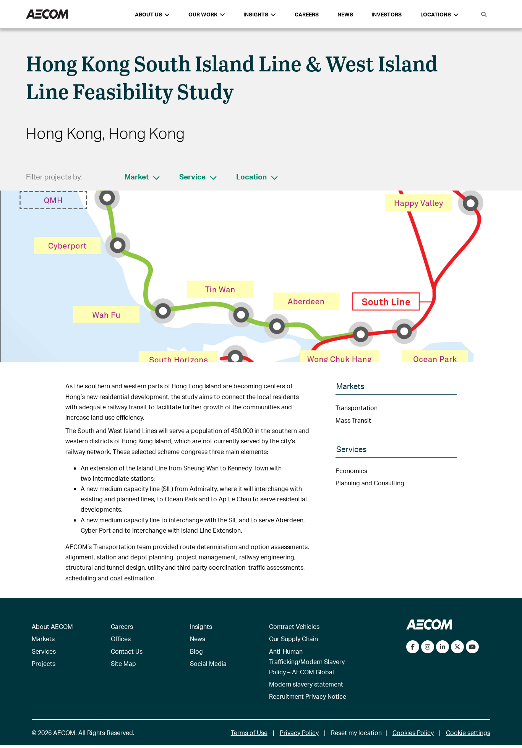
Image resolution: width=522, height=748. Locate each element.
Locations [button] (435, 14)
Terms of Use (249, 733)
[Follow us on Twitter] (457, 646)
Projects (43, 663)
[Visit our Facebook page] (412, 646)
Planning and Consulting (370, 483)
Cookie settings (468, 733)
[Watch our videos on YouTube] (472, 646)
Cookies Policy (413, 733)
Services (44, 651)
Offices (121, 639)
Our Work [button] (202, 14)
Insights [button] (255, 14)
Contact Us (127, 651)
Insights (201, 626)
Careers (307, 14)
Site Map (123, 663)
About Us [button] (148, 14)
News (345, 14)
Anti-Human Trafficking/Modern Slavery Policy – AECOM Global (307, 661)
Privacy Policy (299, 733)
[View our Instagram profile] (427, 646)
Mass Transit (353, 420)
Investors (386, 14)
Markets (43, 639)
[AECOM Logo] (47, 14)
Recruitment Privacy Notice (307, 696)
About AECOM (52, 626)
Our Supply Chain (293, 639)
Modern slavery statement (306, 684)
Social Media (208, 663)
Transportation (357, 408)
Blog (196, 651)
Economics (351, 471)
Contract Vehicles (294, 626)
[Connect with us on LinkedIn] (442, 646)
